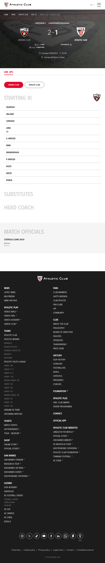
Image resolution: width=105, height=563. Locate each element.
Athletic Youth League (15, 361)
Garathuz (9, 491)
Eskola (7, 521)
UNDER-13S (8, 387)
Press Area (16, 550)
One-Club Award (61, 402)
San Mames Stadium (13, 459)
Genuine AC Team (12, 409)
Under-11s (8, 402)
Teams (13, 14)
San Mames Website (62, 440)
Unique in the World (63, 431)
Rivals (56, 371)
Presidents (58, 380)
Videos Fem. (9, 315)
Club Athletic (59, 300)
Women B (8, 343)
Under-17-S (9, 369)
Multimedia (9, 296)
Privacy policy (44, 550)
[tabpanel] (52, 167)
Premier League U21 (12, 350)
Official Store (60, 436)
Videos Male (10, 311)
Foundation (59, 391)
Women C (8, 354)
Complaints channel (85, 550)
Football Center (11, 499)
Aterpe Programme (62, 406)
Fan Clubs (58, 304)
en (91, 5)
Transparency (60, 344)
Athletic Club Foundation (65, 452)
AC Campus (9, 513)
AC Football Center (13, 495)
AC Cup (7, 509)
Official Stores (11, 448)
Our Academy (10, 487)
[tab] (13, 84)
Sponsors (58, 340)
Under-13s (8, 384)
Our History (59, 359)
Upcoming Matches (13, 413)
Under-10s (8, 406)
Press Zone (58, 348)
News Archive (10, 300)
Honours (57, 363)
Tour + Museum (11, 433)
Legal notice (58, 550)
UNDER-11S (8, 398)
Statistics (57, 376)
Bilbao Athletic (10, 347)
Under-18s (8, 365)
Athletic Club (23, 14)
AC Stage (8, 517)
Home (6, 14)
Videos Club (10, 323)
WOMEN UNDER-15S (11, 380)
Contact (57, 413)
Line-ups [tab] (8, 71)
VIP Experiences (11, 429)
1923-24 (34, 14)
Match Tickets (10, 425)
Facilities (57, 336)
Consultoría (9, 502)
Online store (10, 444)
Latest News (9, 292)
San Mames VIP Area (13, 467)
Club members (60, 292)
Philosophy (59, 328)
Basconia (8, 358)
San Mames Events (13, 472)
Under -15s (8, 376)
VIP (54, 308)
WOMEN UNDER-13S (11, 395)
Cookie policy (29, 550)
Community (58, 312)
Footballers (59, 367)
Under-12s (8, 391)
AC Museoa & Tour (62, 444)
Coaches (7, 505)
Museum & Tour (11, 463)
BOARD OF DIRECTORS (63, 332)
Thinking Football (62, 456)
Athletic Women (11, 339)
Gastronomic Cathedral (16, 476)
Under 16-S (9, 373)
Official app (59, 420)
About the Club (60, 323)
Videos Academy (12, 319)
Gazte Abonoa (60, 296)
